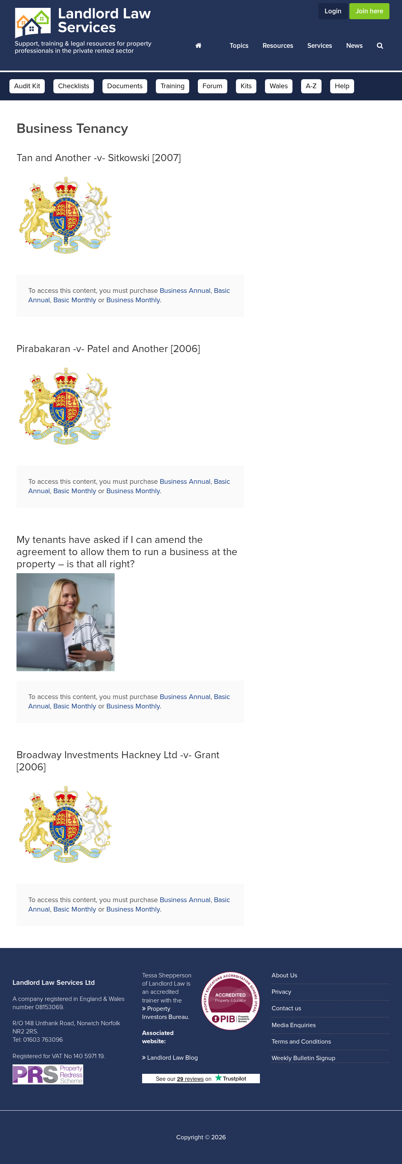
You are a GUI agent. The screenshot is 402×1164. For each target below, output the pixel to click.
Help (342, 86)
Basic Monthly (74, 300)
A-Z (311, 86)
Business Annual (185, 290)
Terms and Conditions (301, 1042)
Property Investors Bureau (165, 1013)
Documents (125, 86)
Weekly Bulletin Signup (303, 1058)
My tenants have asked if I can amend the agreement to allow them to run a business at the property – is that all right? (127, 552)
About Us (284, 975)
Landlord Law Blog (172, 1058)
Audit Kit (27, 86)
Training (173, 86)
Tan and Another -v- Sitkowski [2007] (98, 158)
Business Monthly (133, 300)
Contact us (286, 1008)
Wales (279, 86)
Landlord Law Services (83, 31)
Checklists (73, 86)
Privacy (281, 992)
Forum (213, 86)
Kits (246, 86)
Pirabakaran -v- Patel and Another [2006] (108, 349)
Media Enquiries (294, 1025)
